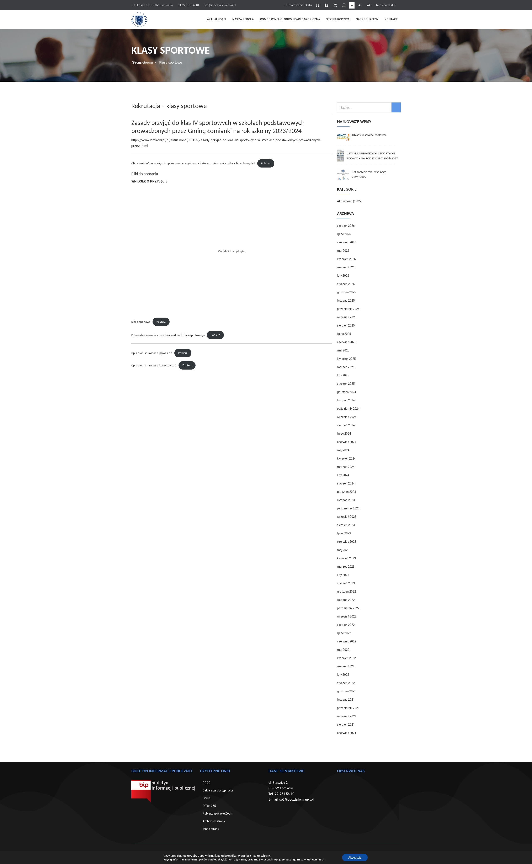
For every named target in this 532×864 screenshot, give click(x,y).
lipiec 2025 (344, 333)
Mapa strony (211, 829)
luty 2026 (343, 275)
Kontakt (391, 19)
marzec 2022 (346, 666)
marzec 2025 (346, 367)
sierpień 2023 (346, 525)
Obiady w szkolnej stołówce (369, 135)
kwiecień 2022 (346, 658)
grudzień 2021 (346, 691)
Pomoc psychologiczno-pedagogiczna (290, 19)
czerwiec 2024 (346, 442)
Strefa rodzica (338, 19)
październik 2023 (348, 508)
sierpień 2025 (346, 325)
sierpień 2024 (346, 425)
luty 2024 (343, 475)
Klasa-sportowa (140, 321)
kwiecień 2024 (346, 458)
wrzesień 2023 (346, 516)
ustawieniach (316, 859)
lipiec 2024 (344, 433)
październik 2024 (348, 408)
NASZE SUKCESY (367, 19)
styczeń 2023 (346, 583)
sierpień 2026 (346, 225)
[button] (317, 5)
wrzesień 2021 (346, 716)
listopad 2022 (346, 599)
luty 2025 (343, 375)
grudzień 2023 (346, 491)
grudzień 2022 (346, 591)
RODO (207, 782)
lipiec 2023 (344, 533)
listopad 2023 (346, 500)
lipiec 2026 (344, 234)
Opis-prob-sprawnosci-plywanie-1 (151, 353)
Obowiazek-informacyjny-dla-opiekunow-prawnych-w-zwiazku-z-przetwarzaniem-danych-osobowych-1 (193, 163)
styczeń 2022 (346, 683)
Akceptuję (354, 857)
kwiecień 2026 (346, 259)
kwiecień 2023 (346, 558)
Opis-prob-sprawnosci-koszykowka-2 (153, 365)
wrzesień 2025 (346, 317)
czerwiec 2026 (346, 242)
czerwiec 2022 (346, 641)
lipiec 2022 (344, 633)
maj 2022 (343, 649)
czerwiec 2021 (346, 733)
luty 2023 (343, 575)
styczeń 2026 (346, 284)
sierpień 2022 (346, 624)
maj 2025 (343, 350)
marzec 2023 (346, 566)
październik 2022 (348, 608)
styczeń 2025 (346, 383)
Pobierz (265, 163)
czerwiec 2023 (346, 541)
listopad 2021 (346, 699)
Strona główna (142, 62)
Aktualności (216, 19)
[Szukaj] (396, 107)
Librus (207, 798)
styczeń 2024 (346, 483)
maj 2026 (343, 250)
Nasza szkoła (243, 19)
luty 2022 (343, 674)
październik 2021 (348, 708)
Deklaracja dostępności (218, 790)
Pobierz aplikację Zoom (218, 813)
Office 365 (209, 805)
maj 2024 (343, 450)
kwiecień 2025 (346, 358)
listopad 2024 (346, 400)
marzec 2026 (346, 267)
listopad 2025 (346, 300)
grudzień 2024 (346, 392)
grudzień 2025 (346, 292)
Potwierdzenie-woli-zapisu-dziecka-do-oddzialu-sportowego (168, 334)
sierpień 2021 (346, 724)
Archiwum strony (214, 821)
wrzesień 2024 (346, 417)
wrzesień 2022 (346, 616)
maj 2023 (343, 550)
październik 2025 (348, 309)
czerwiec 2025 (346, 342)
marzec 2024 (346, 466)
